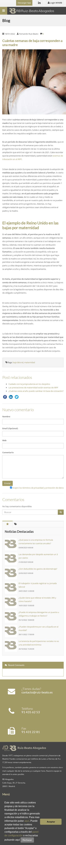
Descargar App (24, 2)
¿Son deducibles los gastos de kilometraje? (38, 568)
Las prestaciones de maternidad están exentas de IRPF (33, 387)
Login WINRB (56, 2)
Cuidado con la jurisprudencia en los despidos (29, 384)
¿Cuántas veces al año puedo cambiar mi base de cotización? (36, 391)
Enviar (7, 483)
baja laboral (18, 362)
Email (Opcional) (10, 428)
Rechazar (27, 840)
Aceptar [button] (51, 821)
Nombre (6, 416)
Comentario (8, 452)
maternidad (29, 362)
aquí (26, 821)
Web (4, 440)
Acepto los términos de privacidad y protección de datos (38, 487)
